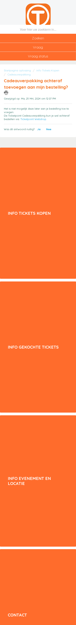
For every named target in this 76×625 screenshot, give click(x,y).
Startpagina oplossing (18, 70)
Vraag (38, 47)
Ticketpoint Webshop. (33, 119)
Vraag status (38, 56)
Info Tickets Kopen (47, 70)
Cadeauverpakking (19, 74)
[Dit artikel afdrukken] (6, 93)
